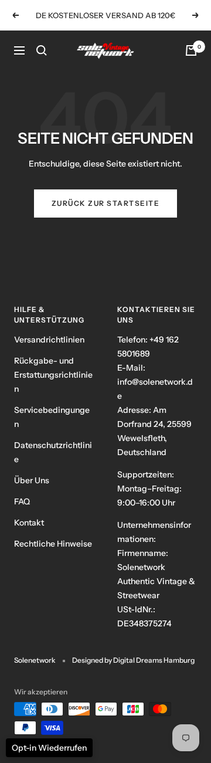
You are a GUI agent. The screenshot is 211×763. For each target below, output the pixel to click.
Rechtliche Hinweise (53, 543)
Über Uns (31, 480)
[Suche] (41, 50)
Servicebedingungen (52, 417)
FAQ (22, 501)
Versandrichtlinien (49, 339)
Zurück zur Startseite (106, 203)
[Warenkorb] (191, 50)
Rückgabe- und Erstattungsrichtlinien (53, 374)
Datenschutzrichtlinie (53, 452)
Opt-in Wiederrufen (49, 747)
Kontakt (29, 522)
